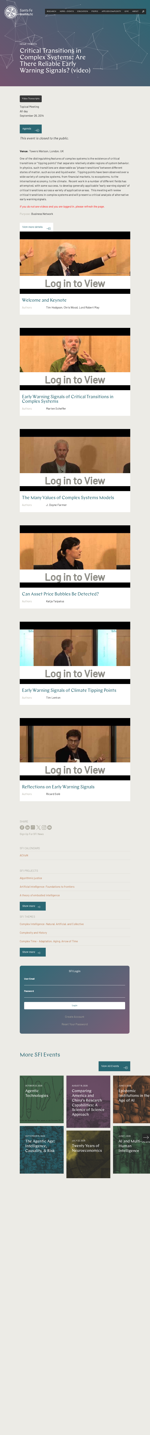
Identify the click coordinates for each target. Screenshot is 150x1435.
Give (127, 11)
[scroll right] (146, 1138)
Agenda (26, 128)
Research (51, 11)
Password (29, 991)
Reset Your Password (75, 1024)
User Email (29, 978)
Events (33, 44)
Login (74, 1006)
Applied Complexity (111, 11)
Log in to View (75, 283)
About (135, 11)
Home (23, 44)
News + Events (67, 11)
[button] (51, 11)
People (94, 11)
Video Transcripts (31, 99)
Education (82, 11)
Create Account (74, 1016)
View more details (32, 227)
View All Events (110, 1066)
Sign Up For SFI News (32, 834)
